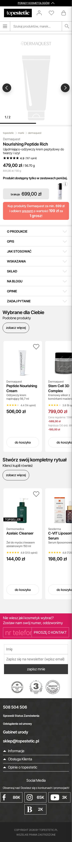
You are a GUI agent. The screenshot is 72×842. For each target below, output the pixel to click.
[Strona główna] (18, 13)
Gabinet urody (15, 732)
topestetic (8, 132)
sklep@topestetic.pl (21, 741)
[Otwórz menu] (5, 26)
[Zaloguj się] (41, 13)
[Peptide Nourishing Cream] (36, 347)
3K (64, 797)
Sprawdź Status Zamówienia (21, 715)
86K (16, 797)
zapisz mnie (36, 669)
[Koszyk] (64, 13)
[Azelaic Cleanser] (36, 494)
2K (40, 809)
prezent (28, 211)
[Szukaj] (67, 26)
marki (21, 132)
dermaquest (34, 132)
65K (40, 797)
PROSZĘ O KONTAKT (50, 632)
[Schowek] (53, 13)
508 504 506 (15, 707)
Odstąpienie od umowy (17, 723)
